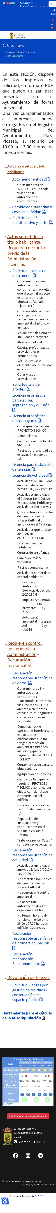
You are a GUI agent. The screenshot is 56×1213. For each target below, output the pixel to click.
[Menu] (4, 36)
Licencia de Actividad (30, 475)
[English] (52, 24)
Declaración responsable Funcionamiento (26, 958)
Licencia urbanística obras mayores (29, 418)
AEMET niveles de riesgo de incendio (28, 1116)
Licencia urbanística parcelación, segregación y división (31, 400)
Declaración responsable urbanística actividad (32, 854)
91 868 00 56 (28, 3)
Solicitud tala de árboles (26, 387)
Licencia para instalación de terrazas (33, 467)
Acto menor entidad (29, 179)
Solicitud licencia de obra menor (29, 273)
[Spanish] (52, 28)
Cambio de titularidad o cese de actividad (32, 209)
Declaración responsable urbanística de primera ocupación (32, 938)
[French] (52, 21)
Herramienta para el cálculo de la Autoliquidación (27, 1015)
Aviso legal (27, 1184)
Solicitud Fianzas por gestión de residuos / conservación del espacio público (30, 992)
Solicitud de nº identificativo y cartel (30, 220)
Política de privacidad (44, 1184)
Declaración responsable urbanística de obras (32, 677)
